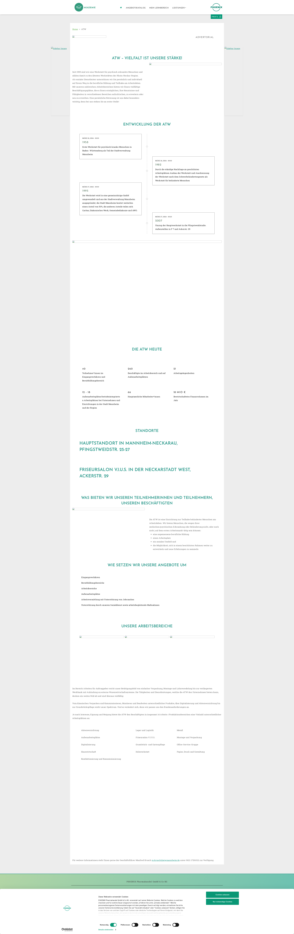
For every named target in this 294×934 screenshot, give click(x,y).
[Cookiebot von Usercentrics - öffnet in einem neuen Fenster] (67, 929)
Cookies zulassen (222, 895)
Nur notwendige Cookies (222, 902)
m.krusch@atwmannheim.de (166, 860)
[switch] (135, 925)
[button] (179, 8)
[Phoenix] (85, 7)
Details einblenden (105, 930)
